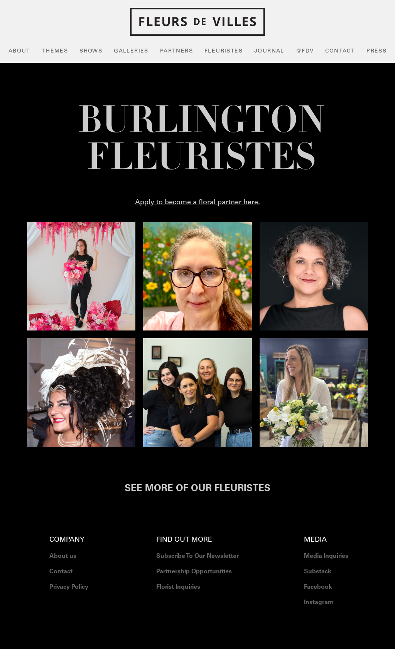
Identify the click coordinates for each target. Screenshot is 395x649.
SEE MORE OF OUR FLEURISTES (197, 489)
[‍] (326, 622)
